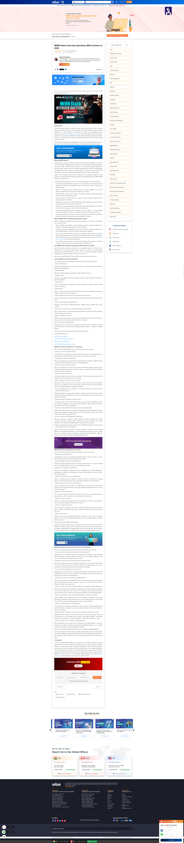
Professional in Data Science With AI (88, 806)
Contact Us (109, 798)
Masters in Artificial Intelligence (87, 799)
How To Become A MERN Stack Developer (63, 338)
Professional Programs (115, 149)
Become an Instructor (126, 801)
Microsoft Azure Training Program (58, 796)
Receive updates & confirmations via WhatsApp (170, 836)
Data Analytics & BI (114, 162)
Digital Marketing (114, 145)
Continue (171, 840)
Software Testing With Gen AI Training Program (60, 806)
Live (77, 666)
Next (97, 687)
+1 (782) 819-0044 (85, 769)
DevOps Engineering (114, 208)
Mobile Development (114, 107)
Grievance (109, 808)
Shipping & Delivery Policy (126, 808)
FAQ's (109, 802)
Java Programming (114, 70)
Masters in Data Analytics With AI (87, 801)
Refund (123, 806)
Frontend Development (115, 137)
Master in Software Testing (86, 796)
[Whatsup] (4, 832)
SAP (111, 82)
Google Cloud (113, 103)
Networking (112, 99)
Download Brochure (125, 805)
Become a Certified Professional (116, 35)
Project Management (114, 78)
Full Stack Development (65, 34)
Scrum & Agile (113, 128)
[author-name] (70, 57)
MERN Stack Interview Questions (84, 694)
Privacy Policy (110, 805)
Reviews (109, 796)
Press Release (110, 806)
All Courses (122, 1)
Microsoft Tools (113, 57)
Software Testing (114, 153)
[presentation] (51, 729)
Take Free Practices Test (63, 155)
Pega (111, 66)
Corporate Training (125, 799)
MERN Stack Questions (71, 694)
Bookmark (98, 69)
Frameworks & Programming (116, 120)
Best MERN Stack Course (73, 133)
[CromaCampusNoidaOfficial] (53, 820)
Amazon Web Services (115, 141)
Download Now (60, 542)
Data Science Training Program (57, 799)
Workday (112, 124)
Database (112, 87)
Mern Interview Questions (60, 697)
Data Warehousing (114, 170)
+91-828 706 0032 (58, 769)
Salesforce (112, 158)
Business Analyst (114, 195)
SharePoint (112, 91)
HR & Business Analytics (115, 212)
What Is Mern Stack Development (62, 341)
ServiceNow (112, 174)
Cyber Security (113, 178)
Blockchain (112, 204)
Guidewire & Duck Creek (115, 53)
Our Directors (110, 795)
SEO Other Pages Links (58, 828)
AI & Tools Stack (113, 62)
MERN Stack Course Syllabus (61, 336)
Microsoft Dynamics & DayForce (117, 191)
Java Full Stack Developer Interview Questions (64, 344)
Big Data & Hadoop (114, 95)
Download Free (78, 444)
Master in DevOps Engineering (87, 795)
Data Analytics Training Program (57, 801)
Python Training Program (56, 805)
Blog (58, 34)
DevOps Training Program (56, 795)
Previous (60, 687)
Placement (112, 74)
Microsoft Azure (113, 166)
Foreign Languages (114, 199)
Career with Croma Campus (127, 796)
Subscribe (97, 677)
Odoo (111, 49)
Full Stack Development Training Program (59, 802)
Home (53, 34)
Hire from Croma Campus (126, 802)
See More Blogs (64, 64)
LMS (130, 2)
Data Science (113, 216)
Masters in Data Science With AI (87, 802)
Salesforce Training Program (57, 798)
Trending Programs (114, 116)
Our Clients (124, 798)
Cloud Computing (114, 112)
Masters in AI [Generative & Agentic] (88, 798)
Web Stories (110, 801)
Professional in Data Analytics (87, 805)
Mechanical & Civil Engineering (117, 187)
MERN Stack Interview (59, 694)
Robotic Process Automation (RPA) (118, 183)
